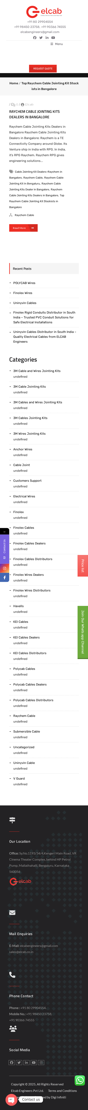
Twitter (40, 37)
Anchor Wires (22, 449)
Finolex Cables (23, 528)
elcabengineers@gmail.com (39, 946)
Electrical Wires (24, 496)
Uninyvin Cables (24, 303)
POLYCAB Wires (24, 283)
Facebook (34, 37)
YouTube (53, 37)
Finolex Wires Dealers (28, 575)
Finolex (18, 512)
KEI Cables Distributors (29, 653)
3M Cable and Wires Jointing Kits (37, 371)
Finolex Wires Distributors (32, 590)
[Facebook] (4, 577)
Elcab (29, 104)
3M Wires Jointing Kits (29, 433)
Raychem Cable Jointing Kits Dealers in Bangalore (34, 114)
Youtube (34, 1062)
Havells (18, 606)
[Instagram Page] (4, 568)
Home (13, 83)
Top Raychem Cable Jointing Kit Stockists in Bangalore (36, 201)
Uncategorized (23, 747)
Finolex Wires (22, 293)
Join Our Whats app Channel (83, 632)
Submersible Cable (26, 731)
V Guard (19, 778)
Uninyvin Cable (24, 763)
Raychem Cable (33, 177)
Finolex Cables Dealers (29, 543)
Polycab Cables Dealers (30, 684)
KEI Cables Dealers (26, 637)
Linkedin (47, 37)
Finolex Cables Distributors (32, 559)
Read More (19, 227)
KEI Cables (20, 622)
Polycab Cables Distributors (33, 700)
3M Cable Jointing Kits (29, 386)
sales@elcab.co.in (21, 952)
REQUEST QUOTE (42, 68)
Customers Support (27, 481)
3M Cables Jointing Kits (30, 418)
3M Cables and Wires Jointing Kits (37, 402)
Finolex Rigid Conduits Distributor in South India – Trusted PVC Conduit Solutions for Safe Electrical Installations (44, 317)
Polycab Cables (24, 669)
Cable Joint (21, 465)
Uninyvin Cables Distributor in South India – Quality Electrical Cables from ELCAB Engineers (44, 336)
